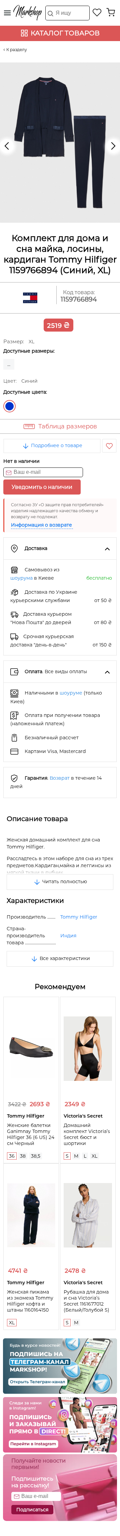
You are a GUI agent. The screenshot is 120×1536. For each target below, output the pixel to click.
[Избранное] (97, 12)
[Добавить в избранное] (109, 446)
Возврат (60, 778)
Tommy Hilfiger (78, 917)
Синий (9, 406)
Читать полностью (64, 882)
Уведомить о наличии (42, 487)
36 (12, 1156)
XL (94, 1156)
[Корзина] (110, 12)
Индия (68, 936)
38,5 (35, 1156)
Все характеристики (64, 958)
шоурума (21, 578)
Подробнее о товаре (56, 445)
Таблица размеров (67, 426)
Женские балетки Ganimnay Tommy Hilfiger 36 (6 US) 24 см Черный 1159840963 (30, 1137)
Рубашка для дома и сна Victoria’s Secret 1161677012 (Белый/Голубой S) (86, 1301)
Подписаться (32, 1510)
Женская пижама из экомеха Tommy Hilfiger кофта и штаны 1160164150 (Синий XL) (30, 1304)
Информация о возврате (41, 525)
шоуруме (71, 693)
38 (23, 1156)
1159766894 (79, 299)
